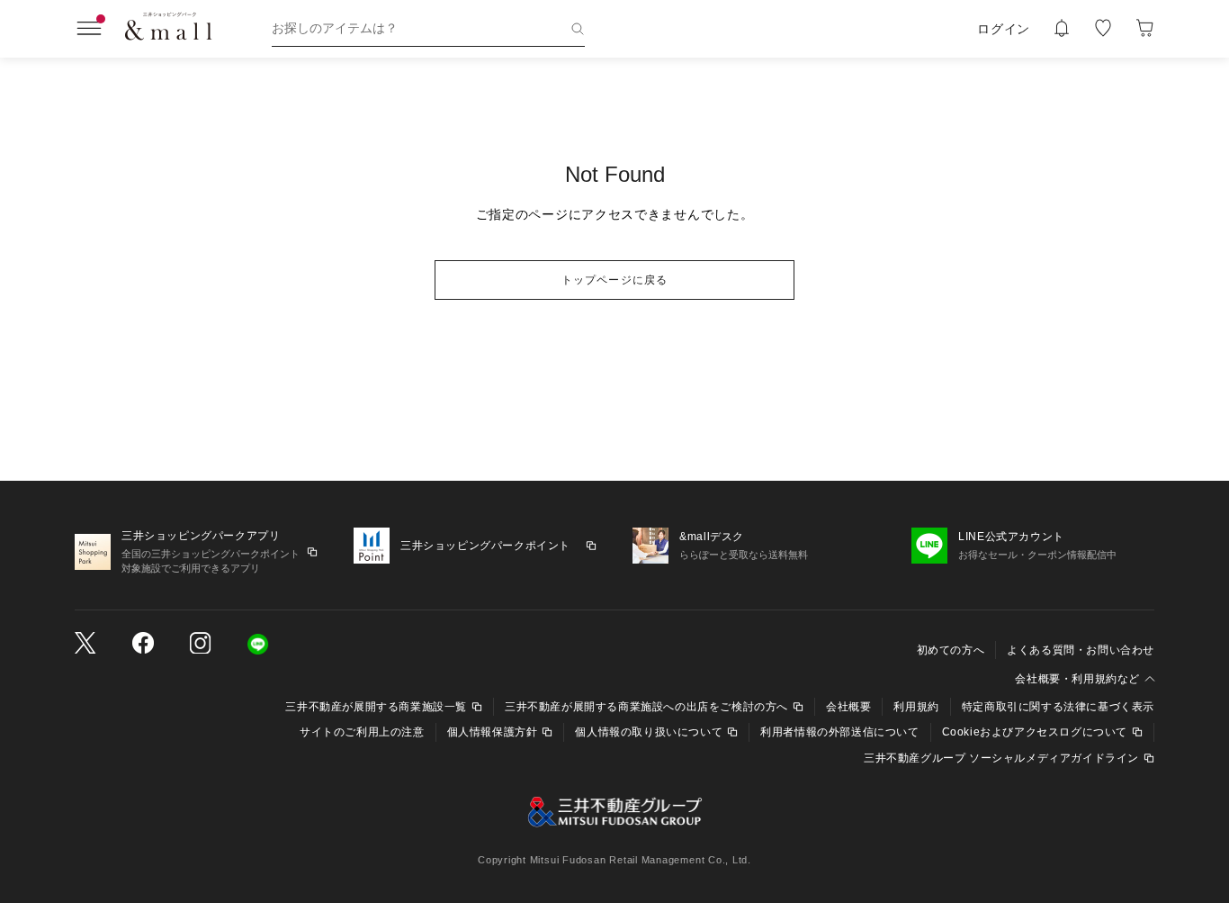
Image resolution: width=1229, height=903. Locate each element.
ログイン (1003, 29)
